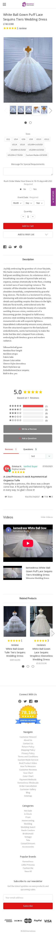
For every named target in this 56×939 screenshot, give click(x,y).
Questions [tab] (28, 449)
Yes (35, 189)
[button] (44, 496)
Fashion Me (28, 868)
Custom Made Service (28, 759)
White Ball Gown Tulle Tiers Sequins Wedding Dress (14, 652)
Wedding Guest (28, 827)
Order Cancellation (28, 786)
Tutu (28, 840)
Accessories (28, 846)
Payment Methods (28, 779)
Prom (28, 817)
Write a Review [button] (29, 429)
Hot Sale (28, 810)
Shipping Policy (28, 750)
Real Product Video (28, 763)
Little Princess (28, 864)
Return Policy (28, 746)
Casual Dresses (28, 843)
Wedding (28, 823)
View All (28, 871)
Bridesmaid (28, 833)
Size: (28, 133)
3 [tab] (33, 666)
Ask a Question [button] (29, 438)
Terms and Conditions (28, 756)
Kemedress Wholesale (28, 782)
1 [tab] (25, 123)
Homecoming (28, 820)
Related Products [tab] (28, 598)
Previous (5, 110)
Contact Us (28, 743)
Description (28, 259)
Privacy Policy (28, 753)
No (24, 189)
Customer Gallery (28, 789)
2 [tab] (30, 123)
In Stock (28, 814)
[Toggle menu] (4, 4)
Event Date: (28, 197)
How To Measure (28, 766)
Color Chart (28, 776)
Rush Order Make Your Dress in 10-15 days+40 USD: (28, 183)
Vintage (28, 836)
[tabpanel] (12, 110)
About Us (28, 740)
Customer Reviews (28, 769)
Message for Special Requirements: (28, 164)
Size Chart (28, 772)
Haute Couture (28, 830)
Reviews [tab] (9, 449)
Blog (28, 792)
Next (50, 110)
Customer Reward (28, 736)
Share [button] (10, 496)
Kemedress (28, 861)
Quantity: (28, 211)
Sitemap (28, 795)
